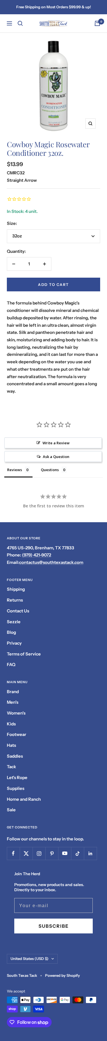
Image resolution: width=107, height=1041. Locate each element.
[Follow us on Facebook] (13, 853)
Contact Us (18, 611)
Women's (16, 713)
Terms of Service (24, 654)
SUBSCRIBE (54, 926)
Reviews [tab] (14, 469)
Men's (12, 702)
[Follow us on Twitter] (26, 853)
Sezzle (14, 621)
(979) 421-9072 (36, 555)
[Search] (20, 23)
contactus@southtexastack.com (51, 562)
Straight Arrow (22, 180)
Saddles (15, 756)
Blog (11, 632)
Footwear (16, 734)
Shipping (16, 589)
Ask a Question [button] (56, 456)
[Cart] (97, 23)
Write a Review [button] (56, 442)
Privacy (14, 643)
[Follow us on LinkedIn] (90, 853)
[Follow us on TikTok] (77, 853)
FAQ (11, 664)
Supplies (15, 788)
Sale (11, 809)
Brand (13, 691)
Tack (11, 766)
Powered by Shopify (62, 975)
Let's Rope (17, 777)
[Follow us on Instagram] (39, 853)
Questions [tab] (50, 469)
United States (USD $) (30, 958)
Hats (11, 745)
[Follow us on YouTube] (64, 853)
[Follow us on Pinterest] (51, 853)
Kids (11, 724)
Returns (15, 600)
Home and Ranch (24, 799)
